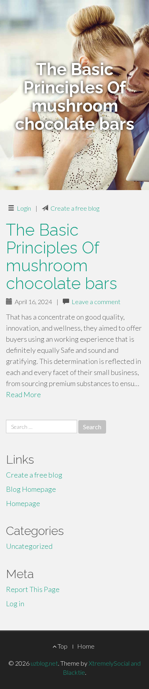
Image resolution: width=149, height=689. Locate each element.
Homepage (23, 503)
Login (24, 208)
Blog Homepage (31, 489)
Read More (23, 394)
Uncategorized (29, 546)
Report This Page (33, 589)
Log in (15, 603)
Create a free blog (74, 208)
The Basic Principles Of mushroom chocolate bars (61, 256)
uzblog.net (44, 663)
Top (62, 646)
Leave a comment (96, 301)
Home (86, 646)
